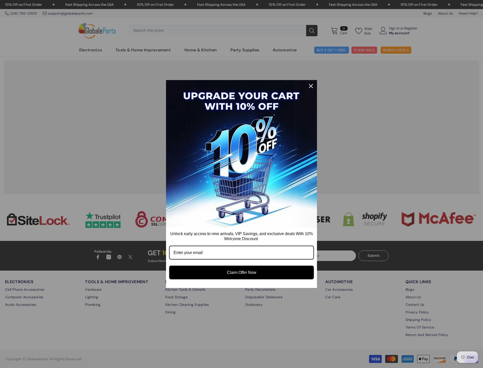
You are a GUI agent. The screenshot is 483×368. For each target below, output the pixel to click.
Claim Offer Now (241, 272)
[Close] (311, 86)
